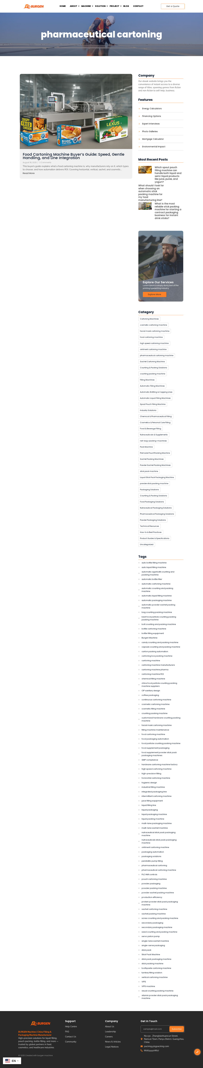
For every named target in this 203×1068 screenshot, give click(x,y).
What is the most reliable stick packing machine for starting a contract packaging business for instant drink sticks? (168, 211)
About (73, 6)
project (114, 6)
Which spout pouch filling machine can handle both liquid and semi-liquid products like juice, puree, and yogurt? (168, 174)
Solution (100, 6)
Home (63, 6)
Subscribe (177, 1029)
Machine (86, 6)
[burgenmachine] (33, 6)
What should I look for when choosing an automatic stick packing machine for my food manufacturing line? (151, 192)
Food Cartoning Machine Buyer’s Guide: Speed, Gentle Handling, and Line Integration (73, 156)
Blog (126, 6)
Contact (138, 6)
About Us (109, 1026)
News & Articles (113, 1041)
